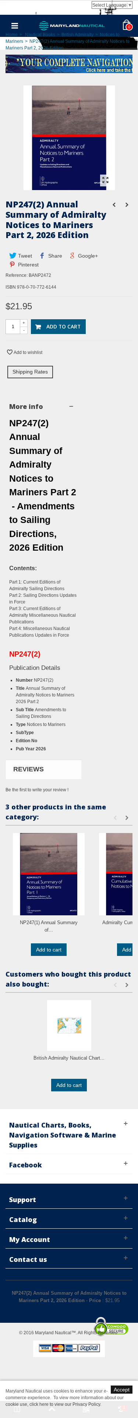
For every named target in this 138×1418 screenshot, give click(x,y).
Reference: (17, 275)
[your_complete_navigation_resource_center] (69, 63)
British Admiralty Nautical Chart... (69, 1058)
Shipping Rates (30, 372)
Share (54, 256)
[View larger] (105, 180)
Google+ (87, 256)
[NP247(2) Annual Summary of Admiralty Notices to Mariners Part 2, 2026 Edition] (69, 186)
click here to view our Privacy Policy (64, 1404)
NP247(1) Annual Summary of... (49, 926)
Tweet (24, 256)
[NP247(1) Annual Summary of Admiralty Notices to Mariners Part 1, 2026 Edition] (49, 874)
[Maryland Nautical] (72, 25)
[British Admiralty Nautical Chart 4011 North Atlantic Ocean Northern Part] (69, 1025)
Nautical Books (40, 34)
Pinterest (28, 265)
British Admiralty (77, 34)
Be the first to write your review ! (37, 789)
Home (12, 34)
